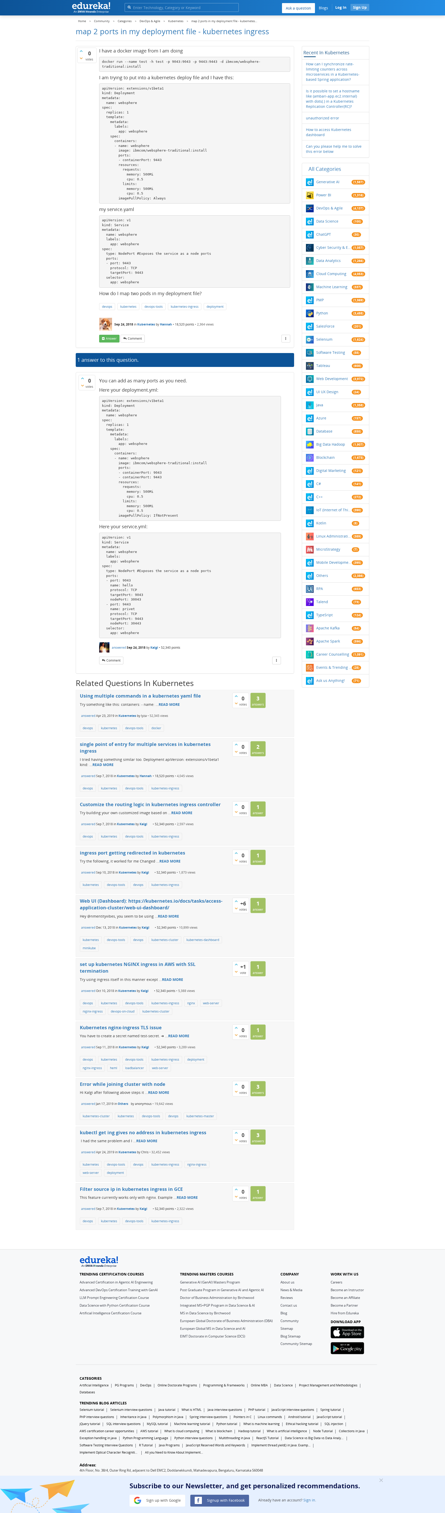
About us (287, 1282)
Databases (87, 1392)
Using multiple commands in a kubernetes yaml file (140, 696)
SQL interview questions (123, 1424)
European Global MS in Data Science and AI (212, 1328)
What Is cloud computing (181, 1431)
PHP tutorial (256, 1410)
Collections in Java (352, 1431)
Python (322, 313)
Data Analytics (328, 260)
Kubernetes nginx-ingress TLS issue (121, 1027)
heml (113, 1068)
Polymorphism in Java (168, 1417)
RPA (319, 588)
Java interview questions (225, 1410)
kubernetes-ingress (185, 306)
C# (318, 483)
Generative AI (327, 181)
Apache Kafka (328, 628)
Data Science (327, 221)
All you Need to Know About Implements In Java (174, 1452)
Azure (321, 418)
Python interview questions (193, 1438)
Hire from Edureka (345, 1313)
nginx (191, 1003)
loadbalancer (134, 1068)
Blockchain (325, 457)
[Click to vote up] (81, 51)
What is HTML (191, 1410)
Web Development (332, 378)
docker (156, 728)
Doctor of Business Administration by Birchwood (217, 1297)
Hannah (166, 324)
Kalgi (154, 647)
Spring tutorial (330, 1410)
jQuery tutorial (90, 1424)
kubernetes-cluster (164, 940)
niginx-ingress (93, 1011)
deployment (215, 306)
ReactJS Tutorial (267, 1438)
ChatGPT (323, 234)
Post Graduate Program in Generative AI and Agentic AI (222, 1290)
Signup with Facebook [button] (225, 1500)
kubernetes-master (200, 1116)
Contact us (288, 1305)
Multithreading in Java (234, 1438)
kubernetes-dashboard (202, 940)
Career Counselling (332, 654)
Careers (336, 1282)
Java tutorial (166, 1410)
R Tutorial (146, 1445)
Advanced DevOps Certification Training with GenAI (119, 1290)
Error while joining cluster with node (122, 1084)
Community (289, 1320)
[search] (129, 7)
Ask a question (298, 8)
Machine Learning (331, 286)
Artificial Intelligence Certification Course (110, 1313)
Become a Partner (344, 1305)
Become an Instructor (347, 1290)
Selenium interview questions (131, 1410)
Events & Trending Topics (334, 667)
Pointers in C (243, 1417)
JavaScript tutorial (329, 1417)
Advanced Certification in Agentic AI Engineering (116, 1282)
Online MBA (259, 1385)
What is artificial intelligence (287, 1431)
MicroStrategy (328, 549)
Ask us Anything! (330, 680)
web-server (211, 1003)
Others (123, 1104)
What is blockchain (219, 1431)
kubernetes (128, 306)
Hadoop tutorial (249, 1431)
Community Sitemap (296, 1343)
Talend (322, 601)
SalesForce (325, 326)
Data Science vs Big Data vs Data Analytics (314, 1438)
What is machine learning (261, 1424)
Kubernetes (146, 324)
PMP (320, 299)
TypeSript (324, 614)
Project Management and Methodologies (328, 1385)
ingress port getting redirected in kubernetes (132, 853)
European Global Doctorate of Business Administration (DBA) (226, 1320)
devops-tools (153, 306)
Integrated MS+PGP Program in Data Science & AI (217, 1305)
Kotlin (321, 523)
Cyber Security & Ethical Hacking (334, 247)
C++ (319, 496)
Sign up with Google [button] (163, 1500)
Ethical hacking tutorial (302, 1424)
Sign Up (360, 7)
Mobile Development (334, 562)
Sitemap (286, 1328)
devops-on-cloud (122, 1011)
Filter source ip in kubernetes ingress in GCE (131, 1189)
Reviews (286, 1297)
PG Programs (124, 1385)
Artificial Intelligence (94, 1385)
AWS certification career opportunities (107, 1431)
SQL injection (333, 1424)
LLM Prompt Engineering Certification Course (114, 1297)
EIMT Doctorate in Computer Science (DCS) (212, 1336)
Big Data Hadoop (330, 444)
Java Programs (169, 1445)
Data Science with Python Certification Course (115, 1305)
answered (119, 647)
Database (324, 431)
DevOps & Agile (329, 208)
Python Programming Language (145, 1438)
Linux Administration (334, 536)
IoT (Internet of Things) (334, 509)
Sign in (309, 1500)
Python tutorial (226, 1424)
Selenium (324, 339)
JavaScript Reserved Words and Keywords (215, 1445)
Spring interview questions (208, 1417)
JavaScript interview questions (292, 1410)
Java (319, 404)
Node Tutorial (323, 1431)
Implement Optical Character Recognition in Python (109, 1452)
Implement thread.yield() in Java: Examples (281, 1445)
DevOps (145, 1385)
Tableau (323, 365)
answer (111, 338)
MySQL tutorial (157, 1424)
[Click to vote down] (81, 58)
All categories (325, 168)
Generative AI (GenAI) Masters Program (210, 1282)
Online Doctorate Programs (177, 1385)
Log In (340, 7)
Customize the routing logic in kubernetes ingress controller (150, 804)
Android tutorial (299, 1417)
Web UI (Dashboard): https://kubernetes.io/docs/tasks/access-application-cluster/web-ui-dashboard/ (151, 904)
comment (135, 338)
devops (107, 306)
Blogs (323, 7)
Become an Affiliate (345, 1297)
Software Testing (330, 352)
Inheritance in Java (133, 1417)
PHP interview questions (97, 1417)
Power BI (323, 194)
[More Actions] (285, 338)
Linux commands (270, 1417)
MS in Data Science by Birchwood (205, 1313)
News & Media (291, 1290)
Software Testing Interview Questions (106, 1445)
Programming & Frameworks (224, 1385)
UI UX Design (327, 391)
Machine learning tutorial (192, 1424)
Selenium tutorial (92, 1410)
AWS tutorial (149, 1431)
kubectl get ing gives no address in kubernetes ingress (143, 1132)
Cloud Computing (331, 273)
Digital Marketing (331, 470)
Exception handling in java (98, 1438)
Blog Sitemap (290, 1336)
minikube (89, 948)
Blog (283, 1313)
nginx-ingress (92, 1068)
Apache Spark (328, 641)
